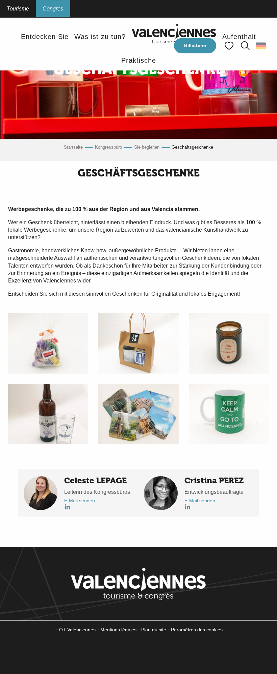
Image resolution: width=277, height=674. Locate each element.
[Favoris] (230, 46)
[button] (245, 46)
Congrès (53, 9)
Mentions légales (118, 629)
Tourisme (18, 9)
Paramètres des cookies (197, 629)
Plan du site (153, 629)
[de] (261, 45)
